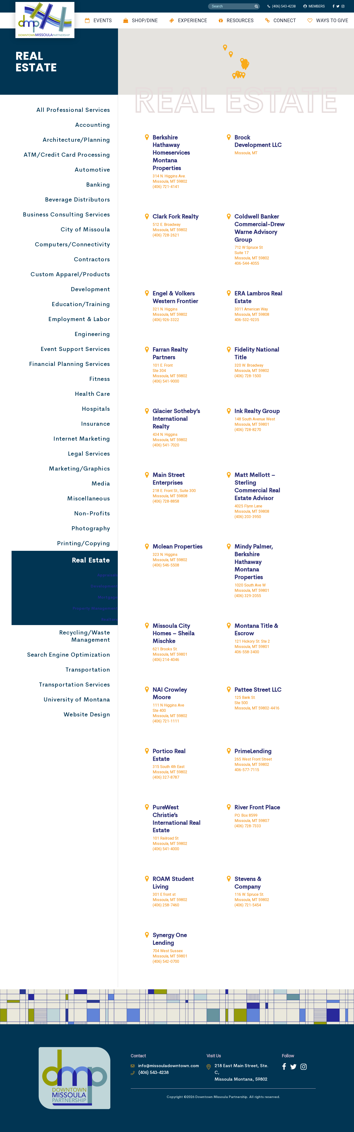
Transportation (88, 669)
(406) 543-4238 (284, 6)
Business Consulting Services (66, 214)
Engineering (92, 334)
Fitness (99, 379)
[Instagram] (304, 1066)
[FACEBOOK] (334, 6)
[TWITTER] (338, 6)
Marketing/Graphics (79, 468)
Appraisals (107, 575)
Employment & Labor (79, 319)
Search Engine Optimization (68, 654)
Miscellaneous (88, 498)
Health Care (92, 394)
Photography (91, 528)
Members (317, 6)
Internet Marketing (81, 438)
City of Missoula (85, 229)
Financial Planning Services (69, 364)
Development (90, 289)
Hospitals (96, 408)
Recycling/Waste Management (84, 636)
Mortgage (108, 597)
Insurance (95, 423)
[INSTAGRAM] (343, 6)
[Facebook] (284, 1066)
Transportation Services (74, 684)
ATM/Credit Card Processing (67, 154)
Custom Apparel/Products (70, 274)
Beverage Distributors (77, 199)
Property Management (95, 608)
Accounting (92, 124)
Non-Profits (92, 513)
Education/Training (81, 304)
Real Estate (91, 560)
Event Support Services (75, 349)
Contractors (92, 259)
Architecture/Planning (76, 139)
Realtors (109, 619)
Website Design (87, 714)
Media (101, 483)
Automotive (92, 169)
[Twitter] (293, 1066)
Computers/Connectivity (72, 244)
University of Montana (77, 699)
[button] (230, 54)
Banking (98, 184)
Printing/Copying (83, 543)
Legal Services (89, 453)
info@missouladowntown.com (168, 1065)
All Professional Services (73, 110)
